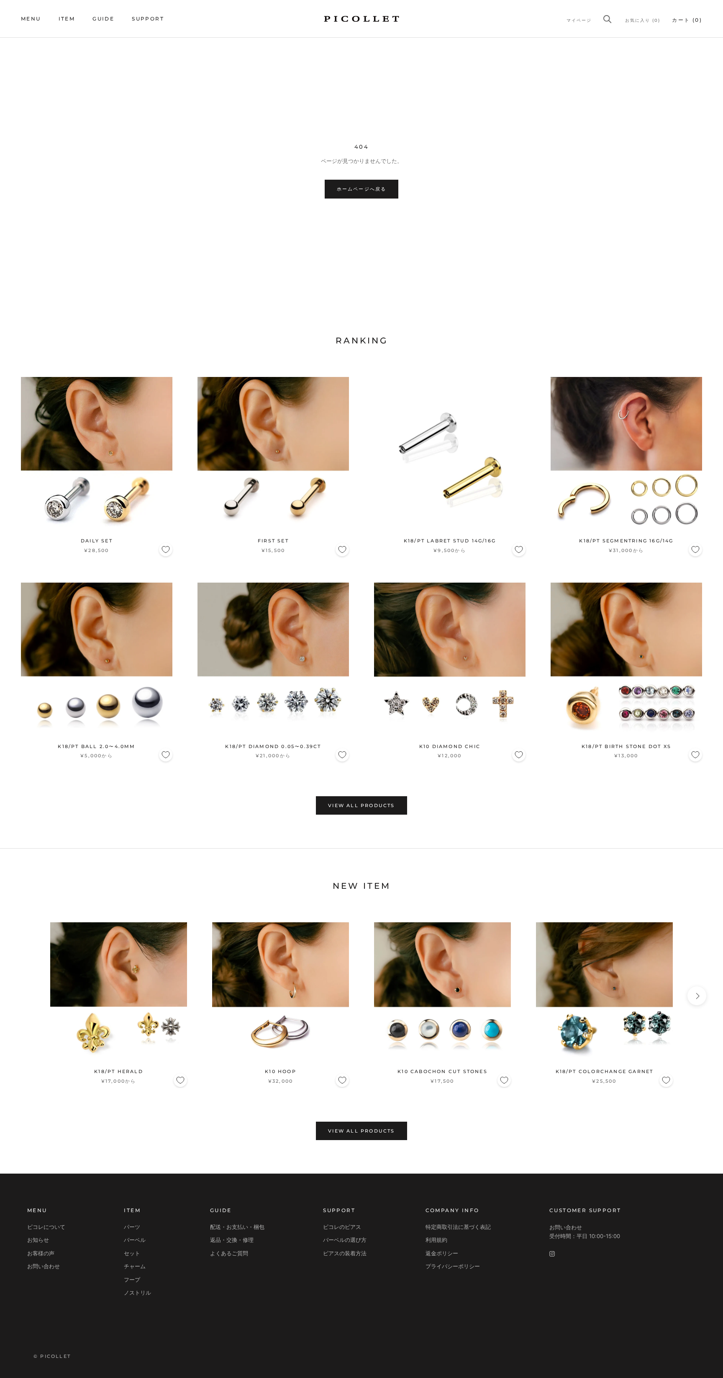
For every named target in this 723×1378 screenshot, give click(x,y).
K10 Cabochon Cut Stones (442, 1071)
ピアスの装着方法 (345, 1253)
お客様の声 (40, 1253)
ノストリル (137, 1292)
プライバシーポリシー (453, 1266)
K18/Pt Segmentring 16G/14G (626, 541)
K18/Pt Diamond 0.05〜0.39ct (273, 746)
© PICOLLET (52, 1356)
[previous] (26, 995)
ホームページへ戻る (362, 189)
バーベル (135, 1239)
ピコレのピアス (342, 1226)
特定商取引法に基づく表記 (458, 1226)
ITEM (67, 18)
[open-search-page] (607, 19)
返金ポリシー (442, 1253)
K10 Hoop (280, 1071)
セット (132, 1253)
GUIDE (103, 18)
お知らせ (38, 1239)
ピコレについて (46, 1226)
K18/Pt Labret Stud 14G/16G (450, 541)
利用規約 (436, 1239)
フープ (132, 1279)
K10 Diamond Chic (449, 746)
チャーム (135, 1266)
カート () (687, 20)
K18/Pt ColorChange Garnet (605, 1071)
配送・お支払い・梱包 (237, 1226)
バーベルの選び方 (345, 1239)
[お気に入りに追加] (165, 549)
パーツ (132, 1226)
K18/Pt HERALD (118, 1071)
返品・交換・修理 (232, 1239)
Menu (31, 18)
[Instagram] (552, 1253)
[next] (696, 995)
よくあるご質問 (229, 1253)
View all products (361, 805)
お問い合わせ (43, 1266)
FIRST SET (273, 541)
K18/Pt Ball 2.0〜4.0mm (96, 746)
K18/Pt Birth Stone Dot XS (626, 746)
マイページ (579, 20)
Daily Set (97, 541)
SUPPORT (148, 18)
